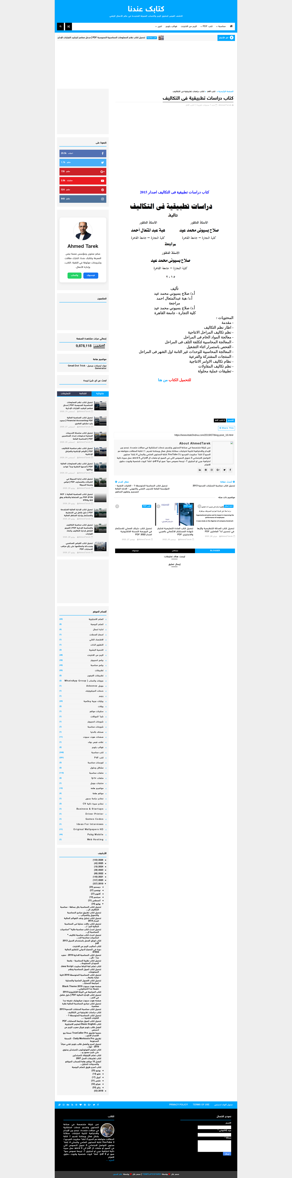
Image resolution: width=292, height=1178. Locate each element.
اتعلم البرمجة (97, 624)
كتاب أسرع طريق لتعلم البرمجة (86, 1067)
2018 (100, 1091)
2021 (100, 877)
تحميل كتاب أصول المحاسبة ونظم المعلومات (84, 971)
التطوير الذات (97, 645)
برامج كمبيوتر (97, 660)
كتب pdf (211, 91)
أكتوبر (98, 894)
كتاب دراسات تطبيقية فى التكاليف (84, 1012)
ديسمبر (97, 887)
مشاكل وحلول (97, 768)
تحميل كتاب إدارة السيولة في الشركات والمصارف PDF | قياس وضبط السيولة (78, 482)
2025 (100, 863)
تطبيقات (99, 670)
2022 (100, 873)
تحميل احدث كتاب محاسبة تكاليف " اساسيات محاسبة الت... (84, 936)
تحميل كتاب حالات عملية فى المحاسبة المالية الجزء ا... (82, 925)
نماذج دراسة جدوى (94, 798)
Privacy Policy (178, 1104)
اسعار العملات (96, 634)
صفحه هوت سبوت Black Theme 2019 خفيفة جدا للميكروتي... (81, 988)
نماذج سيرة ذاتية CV (93, 804)
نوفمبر (97, 890)
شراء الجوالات (97, 716)
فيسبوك (135, 550)
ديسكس (175, 550)
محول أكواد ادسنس (223, 1104)
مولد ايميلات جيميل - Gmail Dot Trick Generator (87, 367)
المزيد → (110, 1160)
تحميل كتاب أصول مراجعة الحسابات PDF (81, 1021)
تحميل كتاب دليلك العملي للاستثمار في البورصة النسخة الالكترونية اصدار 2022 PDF (133, 532)
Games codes (94, 819)
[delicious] (59, 1105)
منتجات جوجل (97, 783)
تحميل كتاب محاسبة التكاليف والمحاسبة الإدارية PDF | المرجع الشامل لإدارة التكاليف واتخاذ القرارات (79, 530)
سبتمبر (97, 897)
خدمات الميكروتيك (94, 691)
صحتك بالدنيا (97, 732)
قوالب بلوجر (171, 26)
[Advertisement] (146, 64)
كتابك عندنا (146, 9)
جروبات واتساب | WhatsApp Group (84, 681)
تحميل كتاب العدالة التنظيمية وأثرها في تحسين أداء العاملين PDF (215, 530)
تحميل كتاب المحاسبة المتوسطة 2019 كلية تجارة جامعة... (80, 976)
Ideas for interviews (90, 824)
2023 (100, 870)
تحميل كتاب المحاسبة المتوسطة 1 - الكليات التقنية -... (83, 1017)
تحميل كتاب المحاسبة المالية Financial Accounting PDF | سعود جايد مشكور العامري (76, 420)
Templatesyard (151, 1174)
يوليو (98, 904)
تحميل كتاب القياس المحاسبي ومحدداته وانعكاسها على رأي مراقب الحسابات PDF (77, 546)
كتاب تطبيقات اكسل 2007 (88, 1058)
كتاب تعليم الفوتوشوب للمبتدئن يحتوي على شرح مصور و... (82, 1051)
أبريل (98, 1077)
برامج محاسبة (97, 665)
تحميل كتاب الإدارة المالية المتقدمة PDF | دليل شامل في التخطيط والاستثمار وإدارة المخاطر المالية (77, 512)
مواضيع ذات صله (226, 498)
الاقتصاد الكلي (96, 639)
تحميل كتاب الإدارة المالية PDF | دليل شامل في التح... (80, 996)
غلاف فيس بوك (95, 742)
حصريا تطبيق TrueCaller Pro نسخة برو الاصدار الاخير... (82, 1034)
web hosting (95, 839)
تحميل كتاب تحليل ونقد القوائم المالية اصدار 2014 (82, 920)
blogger (215, 550)
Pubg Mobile (95, 834)
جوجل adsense (94, 686)
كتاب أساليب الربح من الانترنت (87, 946)
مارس (98, 1080)
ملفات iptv (97, 778)
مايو (98, 1074)
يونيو (98, 1070)
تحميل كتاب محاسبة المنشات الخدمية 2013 (80, 1009)
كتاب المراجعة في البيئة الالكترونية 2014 (82, 992)
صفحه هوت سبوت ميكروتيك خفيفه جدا (82, 1000)
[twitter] (94, 1105)
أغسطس (96, 900)
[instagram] (63, 1105)
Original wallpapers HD (88, 829)
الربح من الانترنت (189, 26)
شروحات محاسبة (96, 727)
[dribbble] (76, 1105)
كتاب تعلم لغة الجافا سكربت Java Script (81, 966)
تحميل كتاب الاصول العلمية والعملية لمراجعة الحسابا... (83, 982)
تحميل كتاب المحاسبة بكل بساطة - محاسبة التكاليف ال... (80, 908)
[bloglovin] (80, 1105)
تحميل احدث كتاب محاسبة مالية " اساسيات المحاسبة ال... (80, 931)
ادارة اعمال (229, 506)
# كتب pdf (220, 420)
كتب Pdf (207, 26)
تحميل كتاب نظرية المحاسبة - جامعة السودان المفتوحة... (84, 962)
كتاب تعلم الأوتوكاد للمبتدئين (87, 1055)
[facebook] (98, 1105)
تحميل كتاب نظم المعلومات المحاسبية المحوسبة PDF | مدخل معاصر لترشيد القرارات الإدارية (128, 37)
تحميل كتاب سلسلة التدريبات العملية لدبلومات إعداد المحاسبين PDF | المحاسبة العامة (77, 436)
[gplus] (89, 1105)
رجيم (101, 696)
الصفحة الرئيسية (225, 91)
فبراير (98, 1084)
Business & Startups (90, 809)
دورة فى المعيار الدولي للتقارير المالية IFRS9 (83, 951)
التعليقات (65, 393)
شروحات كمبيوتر (96, 721)
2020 (100, 880)
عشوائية (100, 393)
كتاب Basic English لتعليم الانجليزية (83, 1024)
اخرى (160, 26)
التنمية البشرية (96, 650)
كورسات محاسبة (96, 762)
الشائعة (83, 393)
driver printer (94, 814)
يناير (98, 1087)
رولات (100, 706)
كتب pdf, (190, 105)
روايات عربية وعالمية (93, 701)
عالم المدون (117, 1174)
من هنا (163, 379)
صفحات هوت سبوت (93, 737)
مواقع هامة (98, 793)
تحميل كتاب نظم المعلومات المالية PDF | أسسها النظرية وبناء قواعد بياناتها (77, 466)
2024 (100, 866)
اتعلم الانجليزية (96, 619)
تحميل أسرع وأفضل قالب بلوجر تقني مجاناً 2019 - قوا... (81, 1045)
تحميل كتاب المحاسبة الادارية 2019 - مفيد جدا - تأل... (81, 956)
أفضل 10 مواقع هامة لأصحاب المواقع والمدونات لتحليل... (83, 1063)
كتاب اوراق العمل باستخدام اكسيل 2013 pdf (82, 942)
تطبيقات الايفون (95, 675)
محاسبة (222, 26)
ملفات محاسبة (96, 773)
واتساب (74, 275)
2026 (100, 860)
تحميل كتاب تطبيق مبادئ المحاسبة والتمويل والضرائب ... (84, 914)
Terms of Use (201, 1104)
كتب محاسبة (179, 38)
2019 (100, 883)
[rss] (72, 1105)
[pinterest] (85, 1105)
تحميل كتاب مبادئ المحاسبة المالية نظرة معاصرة (81, 1005)
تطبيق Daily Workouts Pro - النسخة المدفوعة (82, 1040)
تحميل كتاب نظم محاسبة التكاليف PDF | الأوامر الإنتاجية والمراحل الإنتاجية (77, 451)
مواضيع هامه (97, 788)
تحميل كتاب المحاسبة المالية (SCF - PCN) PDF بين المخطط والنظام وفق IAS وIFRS (76, 497)
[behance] (68, 1105)
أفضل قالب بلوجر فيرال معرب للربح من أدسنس (82, 1029)
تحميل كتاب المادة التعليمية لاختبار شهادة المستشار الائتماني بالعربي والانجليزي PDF (175, 532)
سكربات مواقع (97, 711)
